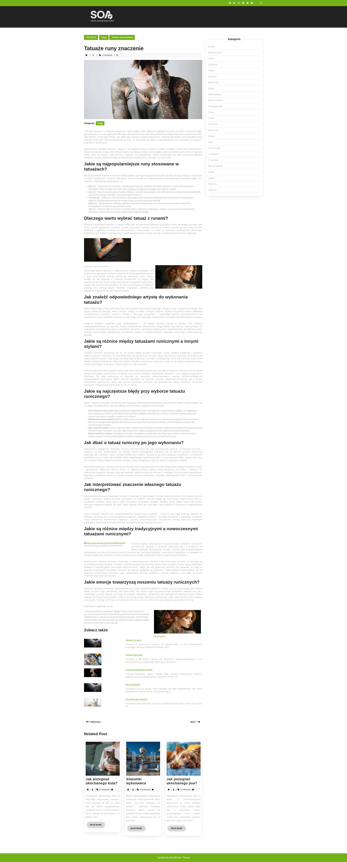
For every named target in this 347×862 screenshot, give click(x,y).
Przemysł (213, 124)
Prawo (211, 118)
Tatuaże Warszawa (133, 655)
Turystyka (213, 160)
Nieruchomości (215, 100)
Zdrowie (212, 190)
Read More (97, 826)
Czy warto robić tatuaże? (136, 699)
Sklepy (211, 136)
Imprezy (212, 76)
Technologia (214, 148)
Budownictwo (215, 52)
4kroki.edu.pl (160, 636)
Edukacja (212, 64)
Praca (211, 112)
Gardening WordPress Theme (173, 857)
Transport (213, 154)
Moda (211, 88)
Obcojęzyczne (215, 106)
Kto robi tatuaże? (132, 684)
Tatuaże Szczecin (133, 640)
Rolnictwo (213, 130)
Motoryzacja (214, 94)
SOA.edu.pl (91, 37)
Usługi (104, 37)
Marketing (213, 82)
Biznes (211, 46)
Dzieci (211, 58)
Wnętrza (212, 184)
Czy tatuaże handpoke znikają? (138, 670)
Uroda (211, 172)
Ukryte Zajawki (215, 166)
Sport (211, 142)
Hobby (211, 70)
